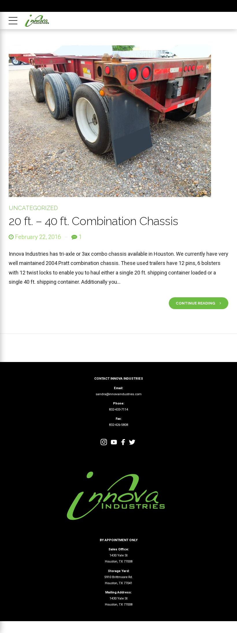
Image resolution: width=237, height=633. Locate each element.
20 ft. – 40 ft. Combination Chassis (93, 221)
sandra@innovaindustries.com (119, 394)
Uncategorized (33, 208)
